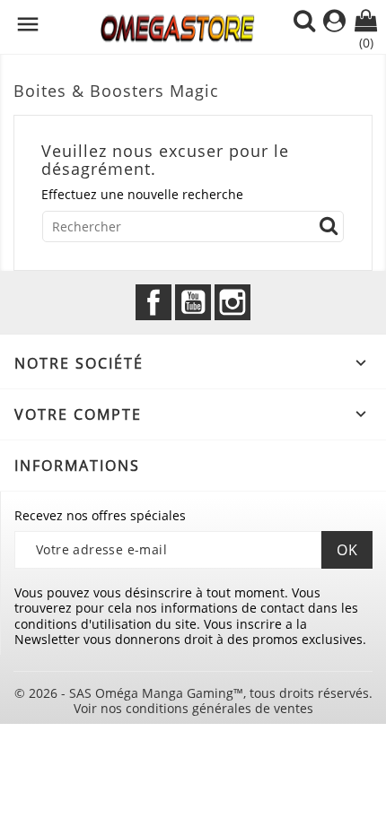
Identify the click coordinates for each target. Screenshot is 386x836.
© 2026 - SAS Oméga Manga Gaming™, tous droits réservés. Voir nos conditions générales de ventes (193, 701)
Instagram (232, 302)
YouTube (193, 302)
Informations (77, 465)
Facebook (153, 302)
